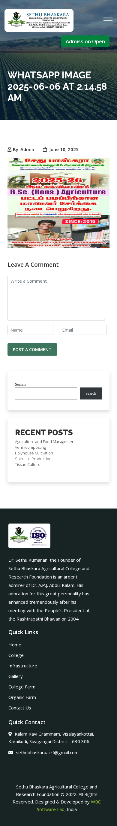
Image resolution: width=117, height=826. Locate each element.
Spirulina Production (33, 458)
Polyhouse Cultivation (34, 453)
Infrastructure (22, 666)
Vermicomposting (30, 447)
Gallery (15, 676)
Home (14, 645)
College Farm (21, 687)
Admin (27, 149)
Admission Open (85, 41)
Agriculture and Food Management (45, 441)
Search (20, 384)
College (16, 655)
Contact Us (19, 708)
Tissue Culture (27, 464)
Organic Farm (22, 697)
